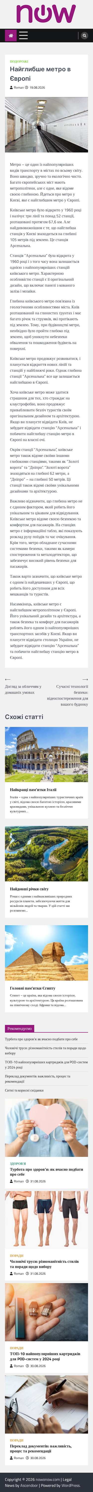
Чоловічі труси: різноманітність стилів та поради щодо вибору (44, 1264)
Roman (19, 87)
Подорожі (19, 61)
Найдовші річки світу (29, 889)
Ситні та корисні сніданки (24, 1090)
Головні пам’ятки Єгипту (32, 988)
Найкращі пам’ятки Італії (33, 789)
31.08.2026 (38, 1181)
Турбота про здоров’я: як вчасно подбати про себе (41, 1039)
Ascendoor (29, 1485)
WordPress (71, 1485)
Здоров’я (18, 1164)
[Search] (84, 35)
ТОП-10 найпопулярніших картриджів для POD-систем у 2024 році (45, 1356)
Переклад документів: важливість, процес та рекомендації (41, 1448)
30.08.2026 (38, 1366)
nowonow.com (48, 1479)
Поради (16, 1256)
